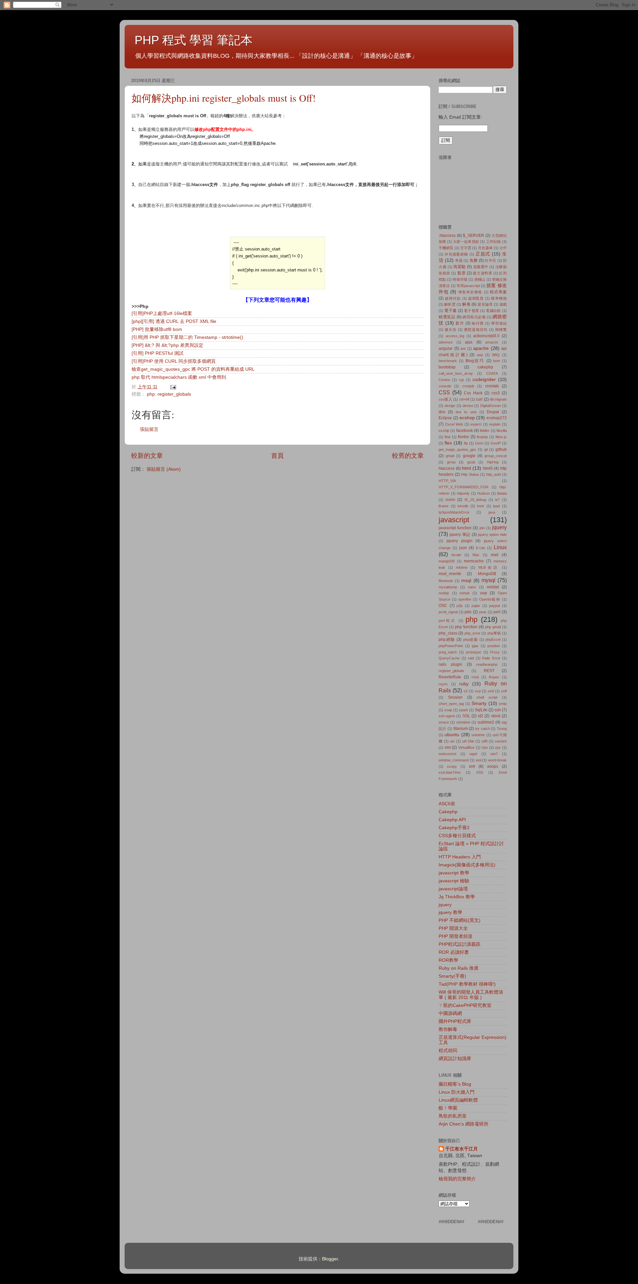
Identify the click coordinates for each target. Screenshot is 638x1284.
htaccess (447, 468)
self (504, 691)
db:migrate (498, 399)
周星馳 (459, 266)
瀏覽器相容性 (476, 330)
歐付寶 (478, 323)
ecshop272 (496, 418)
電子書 (450, 310)
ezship (444, 431)
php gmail (493, 627)
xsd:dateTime (450, 772)
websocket (447, 754)
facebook (464, 430)
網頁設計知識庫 (455, 1058)
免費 (474, 260)
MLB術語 (488, 567)
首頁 (277, 455)
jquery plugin (460, 541)
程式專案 (498, 292)
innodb (463, 506)
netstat (493, 587)
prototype (473, 652)
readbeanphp (486, 664)
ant (463, 348)
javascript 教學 (454, 872)
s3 (466, 691)
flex (448, 443)
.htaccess (447, 235)
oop (483, 593)
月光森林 (485, 248)
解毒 (466, 304)
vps (498, 747)
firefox (463, 437)
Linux (500, 547)
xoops (492, 766)
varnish (501, 741)
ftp (466, 443)
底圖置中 (480, 267)
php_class (448, 633)
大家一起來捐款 (466, 242)
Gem (479, 443)
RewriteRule (450, 677)
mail (494, 554)
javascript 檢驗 (454, 880)
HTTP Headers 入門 (460, 856)
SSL (466, 716)
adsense (446, 342)
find (447, 437)
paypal (494, 606)
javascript (454, 520)
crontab (492, 386)
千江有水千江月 (461, 1148)
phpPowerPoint (451, 646)
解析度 (450, 304)
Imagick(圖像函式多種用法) (467, 864)
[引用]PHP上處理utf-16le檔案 (162, 313)
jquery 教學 (450, 912)
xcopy (452, 766)
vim (448, 747)
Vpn (484, 747)
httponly (463, 493)
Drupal (493, 412)
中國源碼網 (450, 1013)
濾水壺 (451, 330)
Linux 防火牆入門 (457, 1092)
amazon (491, 342)
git (486, 449)
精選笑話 (447, 317)
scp (478, 691)
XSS (479, 772)
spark (463, 710)
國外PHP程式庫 (455, 1021)
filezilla (501, 431)
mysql (488, 580)
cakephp (485, 367)
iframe (444, 506)
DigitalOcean (490, 406)
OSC (443, 605)
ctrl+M (464, 399)
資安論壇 (485, 304)
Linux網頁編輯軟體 (458, 1100)
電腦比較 (493, 311)
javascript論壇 (453, 888)
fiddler (484, 431)
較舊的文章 (408, 455)
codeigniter (484, 379)
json (463, 547)
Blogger (330, 1258)
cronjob (468, 386)
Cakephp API (452, 819)
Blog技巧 (475, 360)
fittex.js (501, 437)
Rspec (494, 677)
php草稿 (494, 633)
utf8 (484, 741)
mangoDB (447, 561)
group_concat (495, 456)
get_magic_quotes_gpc (457, 449)
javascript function (455, 528)
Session (455, 697)
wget (473, 754)
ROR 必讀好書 (454, 952)
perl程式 (447, 621)
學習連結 (499, 323)
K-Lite (480, 548)
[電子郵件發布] (172, 386)
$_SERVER (473, 235)
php (151, 394)
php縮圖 (470, 640)
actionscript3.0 (486, 336)
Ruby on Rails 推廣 (458, 968)
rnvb (475, 677)
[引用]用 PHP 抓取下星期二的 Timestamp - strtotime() (187, 337)
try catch (482, 729)
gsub (471, 462)
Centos (444, 380)
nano (472, 587)
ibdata (502, 493)
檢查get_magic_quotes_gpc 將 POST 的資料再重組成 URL (193, 369)
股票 (461, 273)
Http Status (470, 474)
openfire (464, 599)
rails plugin (450, 664)
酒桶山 (479, 279)
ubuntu (452, 734)
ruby (464, 683)
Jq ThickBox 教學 (457, 896)
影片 (460, 323)
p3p (460, 606)
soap (448, 710)
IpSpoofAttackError (454, 512)
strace (444, 722)
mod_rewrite (450, 573)
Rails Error (491, 658)
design (450, 406)
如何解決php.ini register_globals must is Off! (224, 97)
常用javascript (468, 286)
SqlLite (481, 710)
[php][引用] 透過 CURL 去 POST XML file (174, 321)
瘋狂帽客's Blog (455, 1084)
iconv (450, 499)
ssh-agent (447, 716)
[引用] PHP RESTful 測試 (157, 353)
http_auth (493, 474)
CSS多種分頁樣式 (457, 835)
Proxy (495, 652)
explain (494, 424)
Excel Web (454, 424)
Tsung (502, 729)
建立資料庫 (482, 273)
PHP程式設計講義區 (459, 944)
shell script (487, 697)
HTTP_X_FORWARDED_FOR (463, 487)
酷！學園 (448, 1108)
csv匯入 (445, 399)
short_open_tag (451, 704)
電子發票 (471, 311)
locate (456, 555)
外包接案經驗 (456, 254)
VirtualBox (466, 747)
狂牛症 (490, 260)
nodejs (444, 593)
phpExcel (492, 640)
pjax (475, 646)
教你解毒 (448, 1029)
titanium (461, 728)
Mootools (446, 581)
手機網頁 (446, 248)
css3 (495, 393)
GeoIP (495, 443)
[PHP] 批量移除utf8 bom (157, 329)
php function (466, 627)
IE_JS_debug (475, 500)
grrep (451, 462)
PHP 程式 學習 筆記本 (194, 40)
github (501, 449)
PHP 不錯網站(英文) (459, 920)
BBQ (496, 355)
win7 (494, 754)
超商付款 (453, 298)
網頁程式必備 (474, 317)
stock (495, 716)
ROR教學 (448, 960)
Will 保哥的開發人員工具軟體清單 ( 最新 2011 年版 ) (471, 995)
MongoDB (487, 573)
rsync (443, 684)
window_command (454, 760)
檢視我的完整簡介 (457, 1178)
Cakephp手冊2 (454, 827)
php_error (472, 633)
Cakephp (448, 811)
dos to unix (466, 412)
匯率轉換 (499, 298)
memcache (474, 561)
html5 (488, 468)
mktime (462, 567)
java (491, 512)
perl (496, 612)
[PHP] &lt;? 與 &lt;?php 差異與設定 (167, 345)
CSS (444, 392)
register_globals (174, 394)
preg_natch (448, 652)
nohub (465, 593)
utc (452, 741)
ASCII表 (447, 803)
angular (446, 348)
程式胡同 (448, 1050)
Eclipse (445, 418)
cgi (461, 380)
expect (476, 424)
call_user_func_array (456, 373)
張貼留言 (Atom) (164, 469)
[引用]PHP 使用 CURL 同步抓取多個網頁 (174, 361)
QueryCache (449, 658)
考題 (459, 260)
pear (482, 612)
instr (480, 506)
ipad (496, 506)
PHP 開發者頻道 (456, 936)
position (493, 646)
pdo (468, 612)
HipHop (493, 462)
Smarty (479, 703)
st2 (480, 716)
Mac (476, 555)
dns (442, 412)
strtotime (463, 722)
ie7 (497, 500)
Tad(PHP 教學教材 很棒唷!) (467, 984)
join (482, 528)
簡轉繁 (501, 330)
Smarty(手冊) (452, 976)
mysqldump (448, 587)
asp (480, 355)
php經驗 (447, 639)
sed (491, 691)
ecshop (467, 417)
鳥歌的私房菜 (453, 1116)
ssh (497, 710)
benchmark (448, 361)
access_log (455, 336)
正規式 (483, 253)
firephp (482, 437)
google (469, 455)
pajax (476, 606)
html (466, 468)
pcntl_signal (448, 612)
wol (478, 760)
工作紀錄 (493, 242)
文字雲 (465, 248)
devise (468, 406)
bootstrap (447, 367)
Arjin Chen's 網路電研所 (463, 1124)
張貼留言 (149, 429)
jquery (499, 527)
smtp (503, 704)
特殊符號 (460, 279)
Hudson (483, 493)
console (445, 386)
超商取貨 (476, 298)
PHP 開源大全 (453, 928)
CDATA (492, 373)
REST (489, 670)
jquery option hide (492, 535)
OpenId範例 (489, 599)
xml (472, 766)
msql (466, 580)
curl (479, 399)
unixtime (478, 735)
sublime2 (486, 722)
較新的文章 (147, 455)
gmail (450, 456)
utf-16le (468, 741)
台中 (503, 248)
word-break (497, 760)
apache (481, 348)
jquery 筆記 (460, 534)
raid (471, 658)
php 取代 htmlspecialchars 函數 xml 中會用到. (179, 377)
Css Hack (473, 393)
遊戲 (503, 304)
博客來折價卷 (470, 292)
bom (496, 361)
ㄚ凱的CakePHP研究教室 (465, 1005)
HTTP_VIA (447, 481)
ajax (469, 342)
